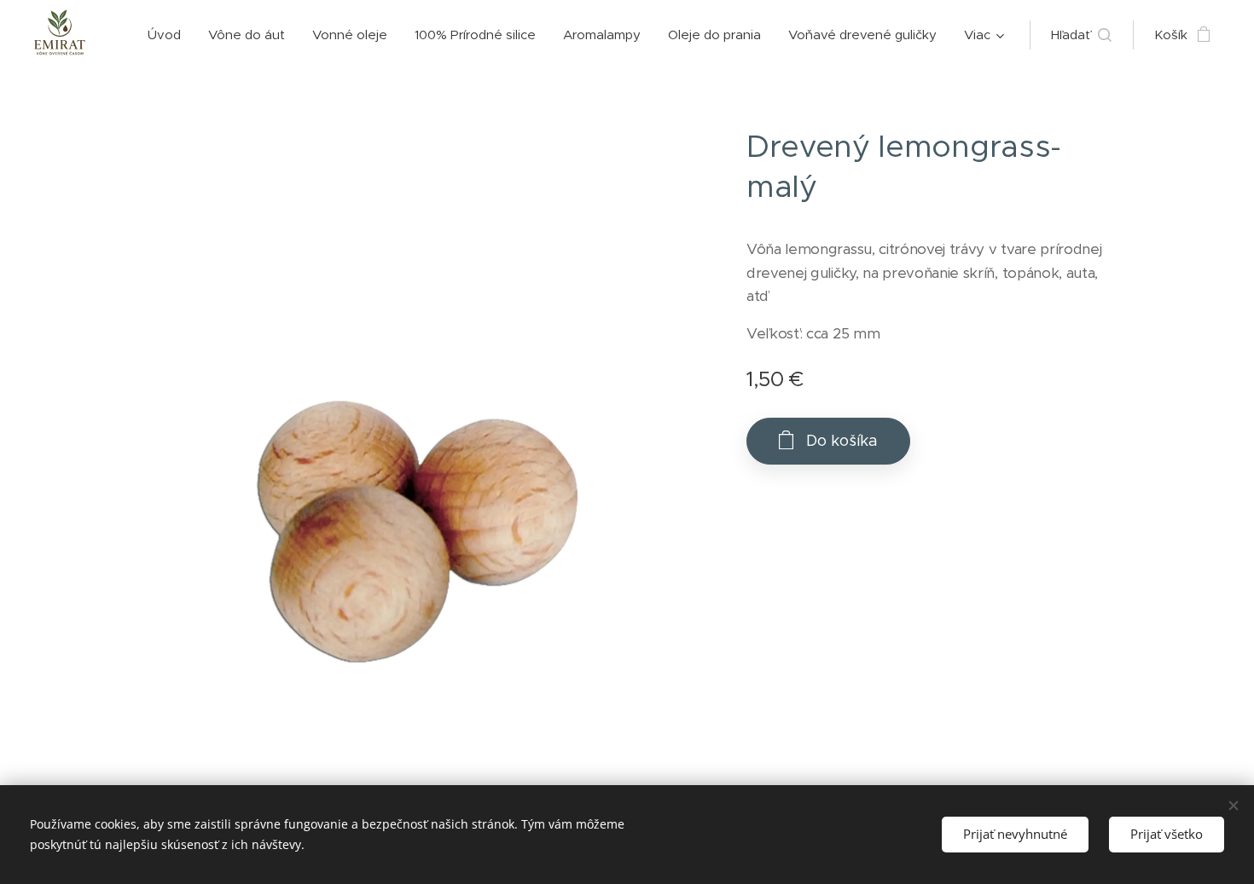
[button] (1081, 35)
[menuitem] (168, 35)
